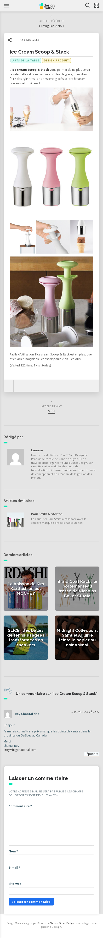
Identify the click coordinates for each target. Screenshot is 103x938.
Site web (15, 884)
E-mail (15, 868)
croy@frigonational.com (20, 750)
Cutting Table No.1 (51, 26)
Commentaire (20, 806)
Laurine (37, 450)
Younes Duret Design (62, 923)
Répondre (91, 754)
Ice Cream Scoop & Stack (39, 52)
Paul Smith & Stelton (47, 514)
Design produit (56, 60)
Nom (13, 851)
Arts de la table (25, 60)
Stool (51, 411)
